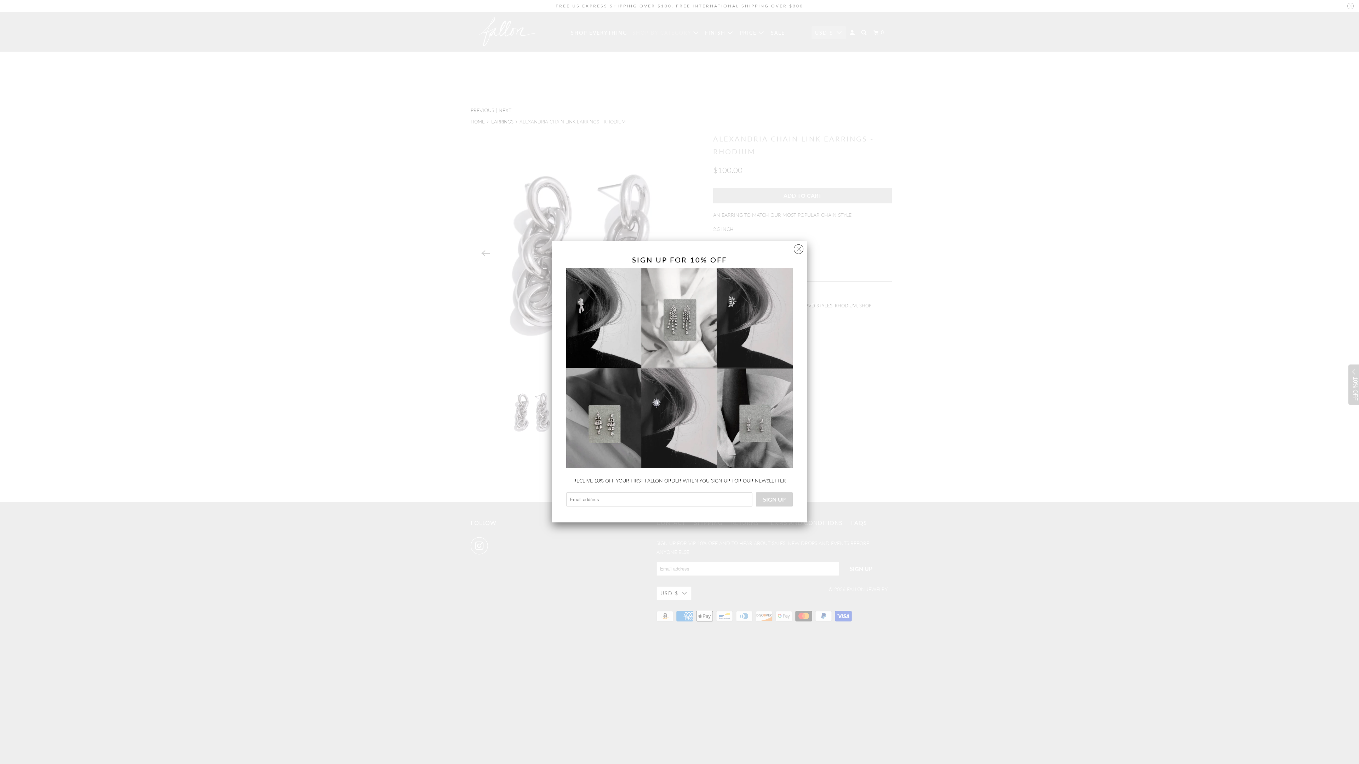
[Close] (798, 247)
